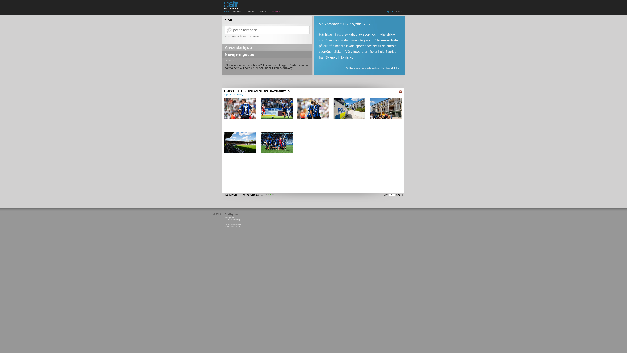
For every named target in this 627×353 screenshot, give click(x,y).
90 (273, 195)
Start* (226, 12)
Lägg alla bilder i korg (233, 94)
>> (233, 61)
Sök (228, 20)
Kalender (250, 12)
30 (266, 195)
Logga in (389, 12)
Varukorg (237, 12)
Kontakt (263, 12)
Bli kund (398, 12)
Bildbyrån (276, 12)
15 (262, 195)
